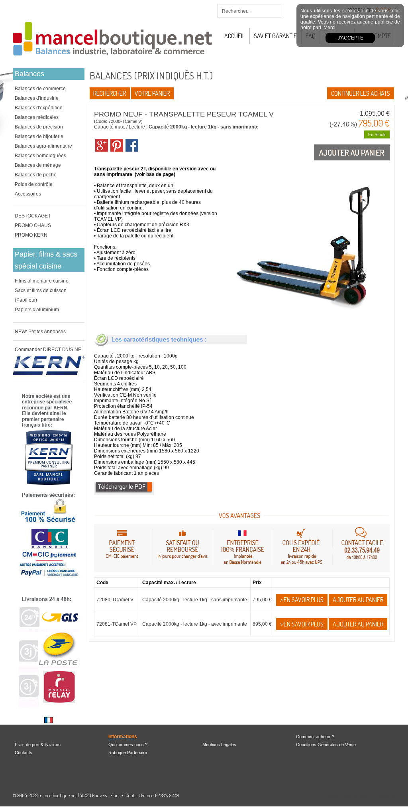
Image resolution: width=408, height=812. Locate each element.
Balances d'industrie (37, 98)
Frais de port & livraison (38, 744)
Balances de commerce (40, 88)
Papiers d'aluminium (37, 309)
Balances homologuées (40, 155)
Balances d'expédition (39, 108)
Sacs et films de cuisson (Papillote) (41, 295)
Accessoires (28, 194)
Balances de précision (39, 127)
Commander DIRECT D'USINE (48, 349)
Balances (29, 74)
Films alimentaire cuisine (42, 281)
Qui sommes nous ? (127, 744)
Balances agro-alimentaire (43, 146)
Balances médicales (37, 117)
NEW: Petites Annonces (40, 331)
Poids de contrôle (34, 184)
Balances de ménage (38, 165)
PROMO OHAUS (33, 225)
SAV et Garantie (275, 36)
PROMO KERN (31, 235)
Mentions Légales (219, 744)
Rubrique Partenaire (127, 752)
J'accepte (350, 38)
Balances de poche (36, 175)
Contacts (23, 752)
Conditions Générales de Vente (326, 744)
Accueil (234, 36)
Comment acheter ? (315, 736)
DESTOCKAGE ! (32, 216)
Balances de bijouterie (39, 136)
